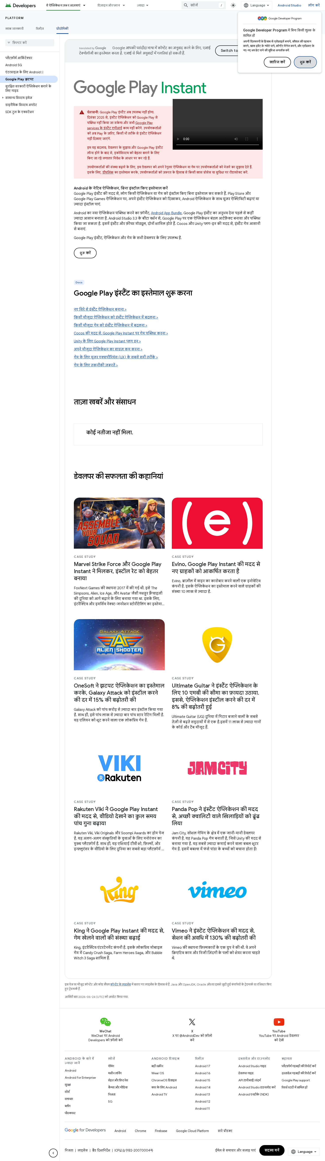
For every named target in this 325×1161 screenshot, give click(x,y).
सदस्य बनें (272, 1150)
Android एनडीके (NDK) (253, 1094)
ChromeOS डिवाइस (164, 1080)
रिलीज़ (40, 29)
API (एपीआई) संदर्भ (249, 1080)
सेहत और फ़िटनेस (118, 1080)
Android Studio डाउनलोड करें (256, 1087)
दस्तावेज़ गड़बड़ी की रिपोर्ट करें (299, 1073)
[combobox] (204, 5)
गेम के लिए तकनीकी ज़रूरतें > (96, 365)
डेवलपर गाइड (246, 1073)
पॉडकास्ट (70, 1113)
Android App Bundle (166, 213)
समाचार (69, 1099)
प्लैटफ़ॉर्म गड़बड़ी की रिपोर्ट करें (299, 1066)
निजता (111, 1094)
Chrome (140, 1131)
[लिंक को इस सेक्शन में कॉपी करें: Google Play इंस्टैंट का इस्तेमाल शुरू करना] (198, 293)
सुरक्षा (68, 1085)
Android (70, 1070)
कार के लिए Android (164, 1087)
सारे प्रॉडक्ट (225, 1131)
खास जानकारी (14, 29)
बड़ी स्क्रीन (157, 1066)
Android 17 (202, 1066)
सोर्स (67, 1092)
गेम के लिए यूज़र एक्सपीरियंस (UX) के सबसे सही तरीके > (116, 357)
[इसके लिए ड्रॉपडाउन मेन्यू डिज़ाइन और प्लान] (126, 5)
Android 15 (202, 1080)
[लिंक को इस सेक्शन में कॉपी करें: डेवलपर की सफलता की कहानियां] (167, 477)
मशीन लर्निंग (115, 1073)
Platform (14, 18)
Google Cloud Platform (192, 1131)
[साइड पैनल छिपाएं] (53, 1153)
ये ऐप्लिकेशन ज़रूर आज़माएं (63, 5)
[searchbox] (29, 42)
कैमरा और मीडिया (118, 1087)
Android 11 (202, 1109)
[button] (29, 97)
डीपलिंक (107, 172)
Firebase (161, 1131)
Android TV (159, 1094)
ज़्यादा (141, 5)
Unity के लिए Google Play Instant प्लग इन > (107, 341)
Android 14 (202, 1087)
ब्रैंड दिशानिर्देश (101, 1150)
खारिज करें (277, 62)
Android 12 (202, 1101)
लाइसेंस (83, 1150)
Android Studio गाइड (252, 1066)
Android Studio (289, 5)
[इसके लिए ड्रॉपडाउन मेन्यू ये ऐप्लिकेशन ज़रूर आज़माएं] (86, 5)
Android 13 (202, 1094)
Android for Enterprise (80, 1078)
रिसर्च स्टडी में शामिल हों (294, 1087)
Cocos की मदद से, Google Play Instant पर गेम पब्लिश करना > (121, 333)
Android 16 (202, 1073)
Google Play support (296, 1080)
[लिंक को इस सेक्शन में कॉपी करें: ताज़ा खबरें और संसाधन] (140, 402)
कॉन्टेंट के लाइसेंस (120, 984)
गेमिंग (111, 1066)
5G (110, 1101)
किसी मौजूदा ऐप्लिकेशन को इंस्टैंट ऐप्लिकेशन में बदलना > (116, 317)
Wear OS (157, 1073)
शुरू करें (305, 62)
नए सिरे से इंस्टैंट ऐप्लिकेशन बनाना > (100, 309)
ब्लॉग (68, 1106)
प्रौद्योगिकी (62, 29)
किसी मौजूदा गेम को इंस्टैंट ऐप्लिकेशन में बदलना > (110, 325)
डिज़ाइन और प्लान (109, 5)
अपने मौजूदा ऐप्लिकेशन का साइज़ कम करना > (108, 349)
